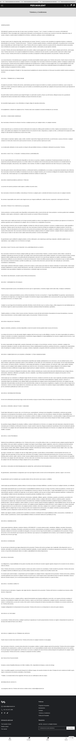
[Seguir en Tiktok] (7, 713)
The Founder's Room (6, 724)
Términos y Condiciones (44, 713)
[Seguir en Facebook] (1, 713)
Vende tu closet (4, 726)
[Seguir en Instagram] (4, 713)
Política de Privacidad (44, 715)
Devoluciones (42, 708)
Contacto (41, 710)
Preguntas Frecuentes (44, 705)
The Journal (4, 729)
